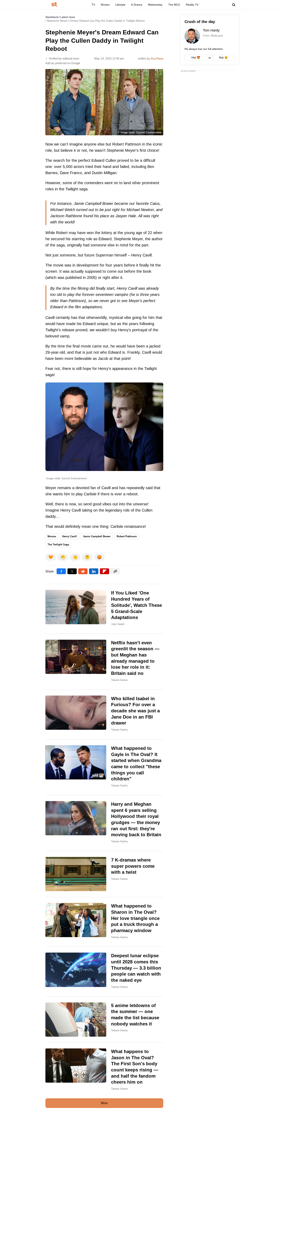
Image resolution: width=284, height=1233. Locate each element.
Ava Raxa (157, 58)
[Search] (233, 4)
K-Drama (136, 4)
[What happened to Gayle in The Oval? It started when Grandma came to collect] (104, 767)
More (104, 1103)
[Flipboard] (104, 571)
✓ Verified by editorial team (62, 58)
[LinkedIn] (93, 571)
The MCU (174, 4)
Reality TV (192, 4)
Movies (105, 4)
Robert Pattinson (127, 536)
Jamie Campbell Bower (97, 536)
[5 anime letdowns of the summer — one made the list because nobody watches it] (104, 1019)
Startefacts (52, 17)
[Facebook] (61, 571)
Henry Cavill (69, 536)
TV (93, 4)
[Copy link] (115, 571)
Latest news (67, 17)
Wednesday (155, 4)
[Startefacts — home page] (54, 4)
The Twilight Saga (58, 544)
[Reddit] (83, 571)
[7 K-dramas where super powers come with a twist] (104, 874)
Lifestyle (120, 4)
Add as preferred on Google (62, 63)
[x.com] (72, 571)
